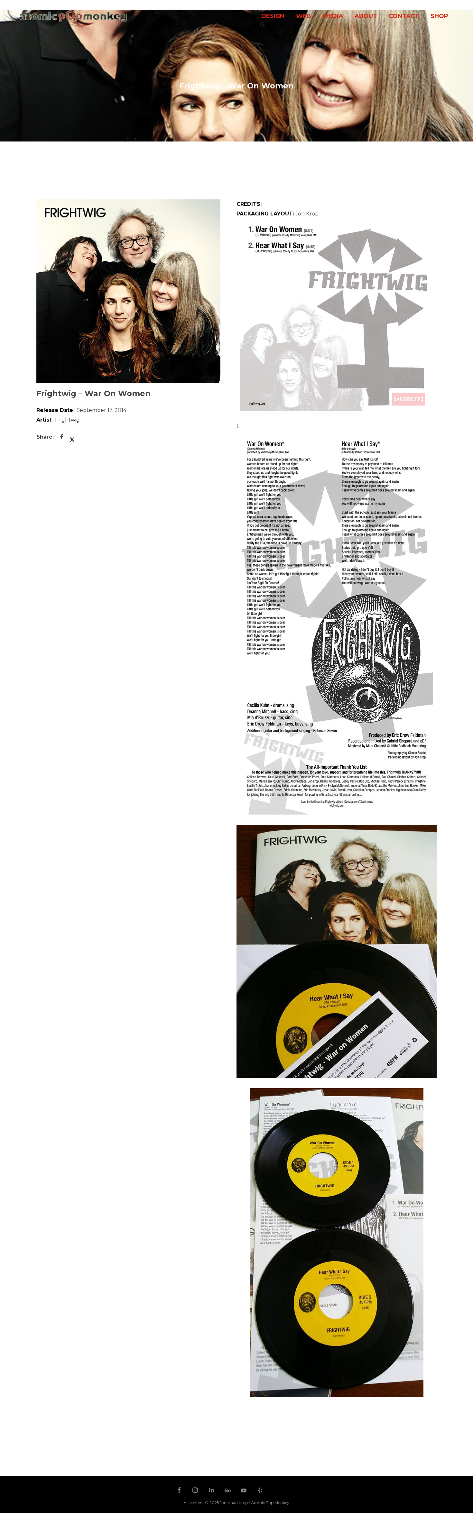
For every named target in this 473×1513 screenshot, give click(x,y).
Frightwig (67, 420)
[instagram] (195, 1490)
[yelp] (260, 1490)
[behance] (227, 1490)
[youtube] (243, 1493)
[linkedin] (211, 1490)
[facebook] (179, 1490)
